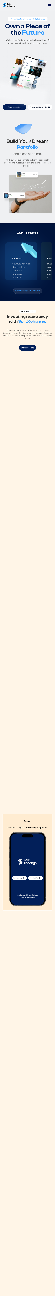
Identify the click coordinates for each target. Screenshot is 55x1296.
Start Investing (14, 107)
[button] (49, 5)
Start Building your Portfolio (27, 291)
